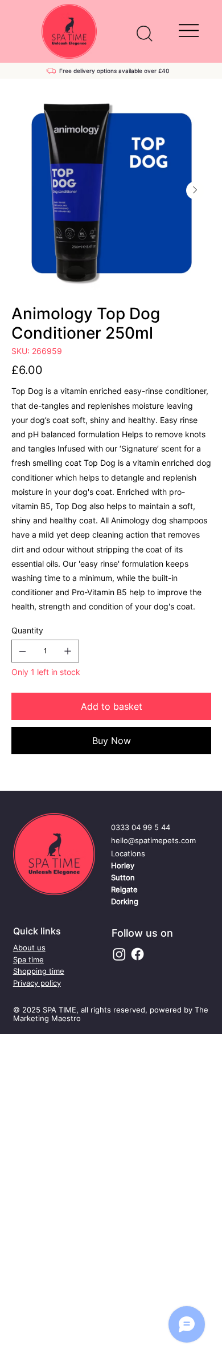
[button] (145, 34)
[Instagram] (119, 954)
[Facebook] (137, 954)
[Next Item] (195, 190)
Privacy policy (37, 982)
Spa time (28, 959)
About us (29, 947)
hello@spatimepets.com (153, 840)
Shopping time (38, 970)
